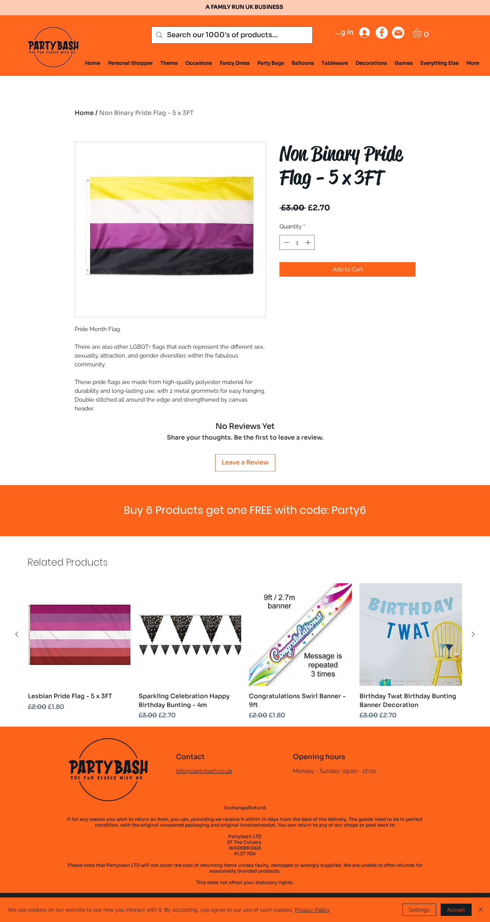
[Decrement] (286, 242)
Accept (456, 910)
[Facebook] (382, 32)
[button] (422, 32)
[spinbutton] (297, 242)
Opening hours (319, 757)
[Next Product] (473, 634)
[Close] (480, 910)
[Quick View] (79, 634)
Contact (190, 757)
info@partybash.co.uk (204, 771)
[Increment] (309, 242)
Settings (419, 910)
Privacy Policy (312, 910)
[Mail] (398, 32)
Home (84, 113)
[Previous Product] (16, 634)
